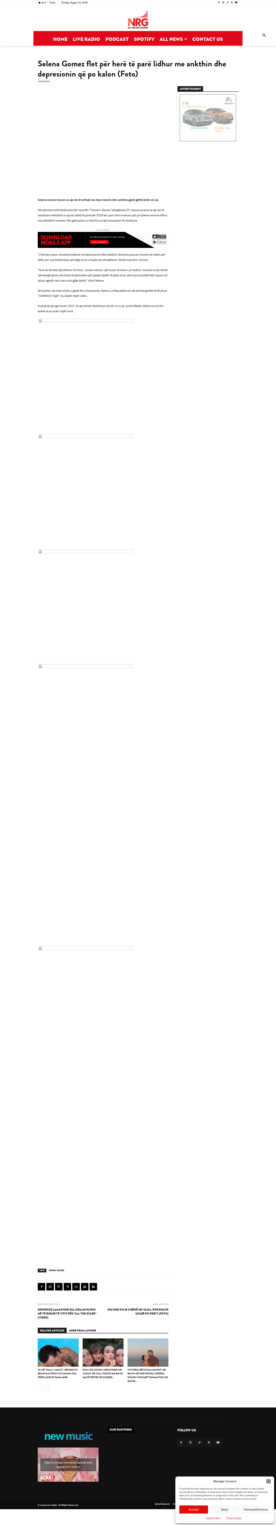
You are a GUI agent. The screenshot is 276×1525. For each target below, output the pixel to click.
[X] (232, 3)
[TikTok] (227, 3)
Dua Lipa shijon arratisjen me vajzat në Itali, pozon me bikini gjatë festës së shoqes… (103, 1373)
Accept (194, 1509)
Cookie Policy (213, 1518)
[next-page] (46, 1388)
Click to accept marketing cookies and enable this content (68, 1464)
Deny (224, 1509)
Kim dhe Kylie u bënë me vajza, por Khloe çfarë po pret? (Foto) (138, 1311)
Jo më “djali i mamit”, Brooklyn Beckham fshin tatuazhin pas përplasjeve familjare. (58, 1373)
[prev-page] (40, 1388)
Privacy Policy (234, 1518)
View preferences (256, 1509)
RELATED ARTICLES (52, 1330)
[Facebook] (219, 3)
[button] (268, 1481)
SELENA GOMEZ (56, 1270)
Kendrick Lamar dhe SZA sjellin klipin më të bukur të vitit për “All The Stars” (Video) (67, 1313)
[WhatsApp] (50, 1286)
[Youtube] (236, 3)
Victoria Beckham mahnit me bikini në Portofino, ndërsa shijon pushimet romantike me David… (147, 1375)
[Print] (84, 1286)
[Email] (76, 1286)
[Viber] (59, 1286)
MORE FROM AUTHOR (82, 1330)
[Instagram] (223, 3)
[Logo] (138, 20)
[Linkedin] (93, 1286)
